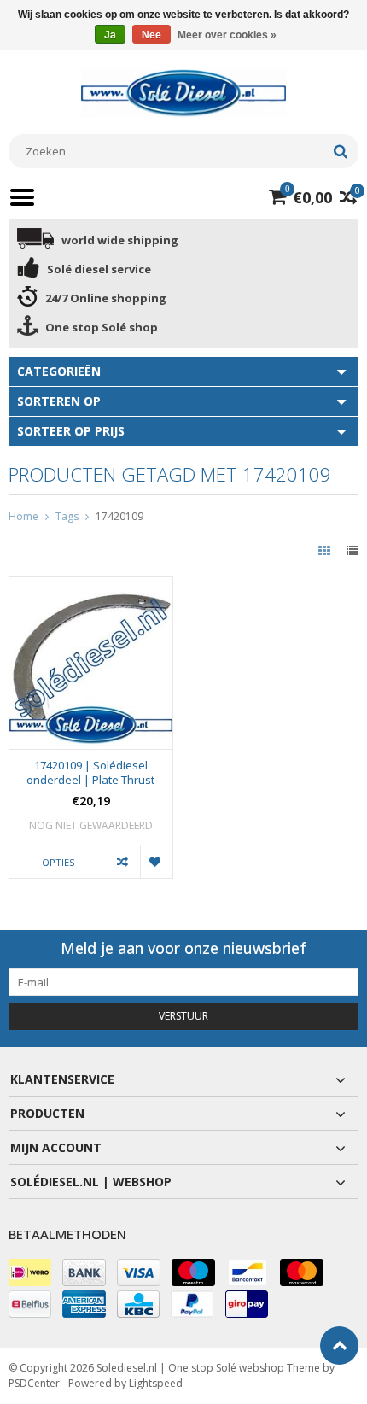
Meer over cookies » (227, 35)
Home (23, 516)
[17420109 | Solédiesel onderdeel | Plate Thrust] (90, 586)
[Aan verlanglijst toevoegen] (156, 862)
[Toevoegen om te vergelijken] (124, 862)
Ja (110, 35)
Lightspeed (156, 1383)
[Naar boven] (339, 1345)
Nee (151, 35)
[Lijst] (352, 550)
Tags (67, 516)
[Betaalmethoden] (30, 1272)
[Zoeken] (340, 151)
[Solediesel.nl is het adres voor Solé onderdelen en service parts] (183, 92)
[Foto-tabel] (326, 550)
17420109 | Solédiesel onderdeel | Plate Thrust (90, 772)
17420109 (119, 516)
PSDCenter (34, 1383)
